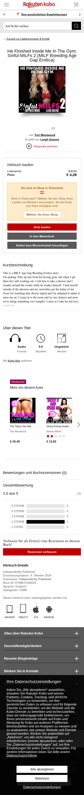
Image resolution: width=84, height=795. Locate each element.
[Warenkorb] (76, 4)
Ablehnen (42, 778)
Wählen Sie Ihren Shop (42, 214)
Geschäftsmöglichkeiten (23, 646)
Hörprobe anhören (46, 146)
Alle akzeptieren (42, 769)
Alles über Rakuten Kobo (23, 633)
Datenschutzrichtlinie (22, 755)
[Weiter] (78, 424)
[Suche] (76, 26)
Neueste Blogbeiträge (21, 658)
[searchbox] (42, 26)
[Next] (80, 14)
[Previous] (4, 14)
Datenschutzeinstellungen (42, 787)
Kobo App (14, 360)
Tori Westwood (44, 135)
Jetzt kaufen (42, 227)
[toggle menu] (6, 4)
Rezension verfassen (42, 551)
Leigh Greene (49, 139)
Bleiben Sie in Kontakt (21, 671)
